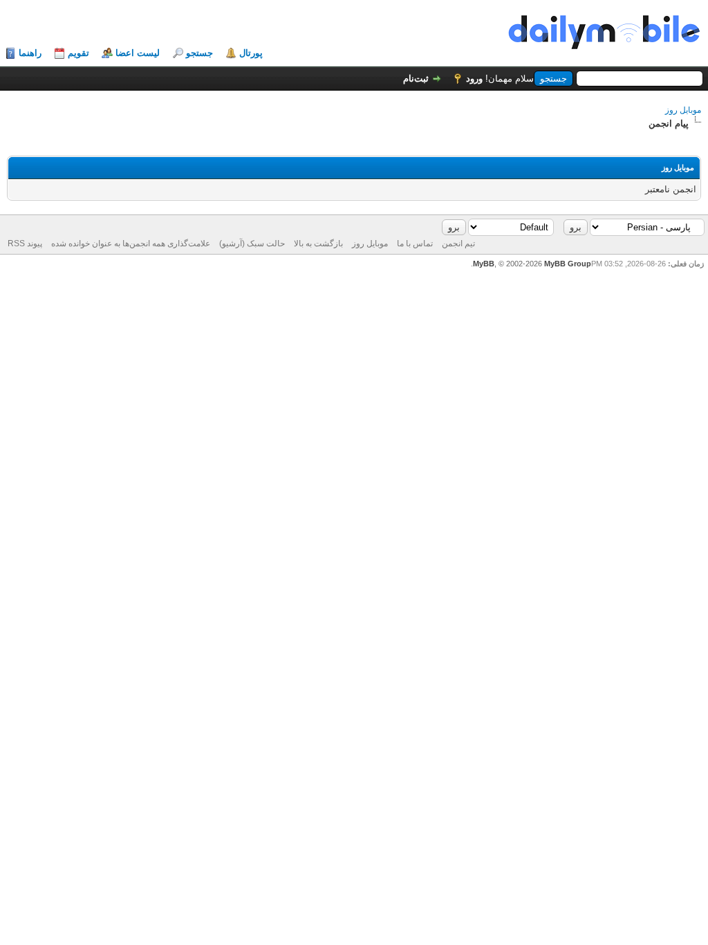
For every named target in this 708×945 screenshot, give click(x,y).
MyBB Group (567, 263)
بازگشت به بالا (318, 243)
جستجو (199, 53)
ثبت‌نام (416, 78)
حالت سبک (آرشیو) (252, 243)
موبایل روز (683, 110)
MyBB (483, 263)
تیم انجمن (458, 243)
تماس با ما (415, 243)
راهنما (30, 53)
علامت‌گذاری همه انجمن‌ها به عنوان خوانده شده (130, 243)
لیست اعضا (137, 53)
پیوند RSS (25, 243)
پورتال (251, 53)
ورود (474, 78)
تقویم (78, 53)
